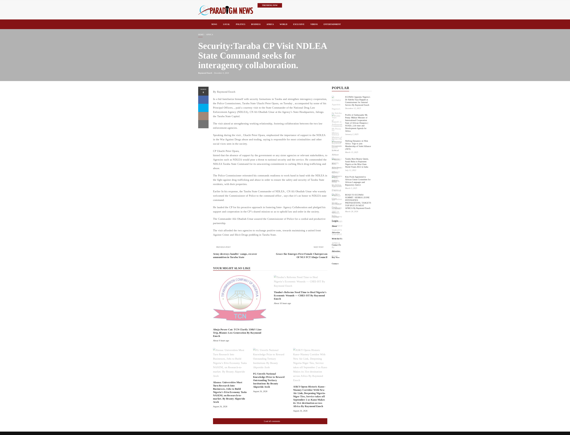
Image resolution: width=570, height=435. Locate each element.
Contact (335, 263)
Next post (319, 247)
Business (256, 24)
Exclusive (298, 24)
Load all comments (272, 421)
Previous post (223, 247)
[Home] (203, 24)
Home (201, 34)
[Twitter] (203, 108)
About (334, 226)
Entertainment (332, 24)
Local (226, 24)
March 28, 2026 (351, 211)
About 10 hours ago (282, 303)
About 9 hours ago (221, 341)
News (214, 24)
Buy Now (335, 257)
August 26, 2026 (220, 406)
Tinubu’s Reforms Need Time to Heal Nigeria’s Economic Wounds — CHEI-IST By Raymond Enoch (300, 295)
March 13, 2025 (351, 152)
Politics (240, 24)
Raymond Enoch (205, 73)
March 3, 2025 (351, 188)
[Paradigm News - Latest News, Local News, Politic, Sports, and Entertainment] (225, 9)
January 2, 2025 (352, 134)
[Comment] (203, 116)
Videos (314, 24)
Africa (270, 24)
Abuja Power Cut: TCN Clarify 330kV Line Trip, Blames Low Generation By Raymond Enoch (237, 332)
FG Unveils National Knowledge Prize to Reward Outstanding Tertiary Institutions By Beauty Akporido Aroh (268, 380)
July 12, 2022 (350, 170)
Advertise (336, 232)
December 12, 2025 (353, 108)
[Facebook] (203, 100)
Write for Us (337, 239)
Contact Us (336, 245)
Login (335, 220)
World (283, 24)
